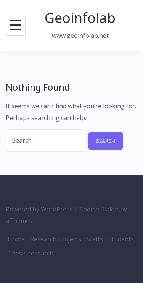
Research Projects (55, 239)
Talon (110, 209)
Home (16, 239)
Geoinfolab (80, 17)
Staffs (95, 239)
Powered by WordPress (39, 209)
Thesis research (30, 253)
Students (121, 239)
